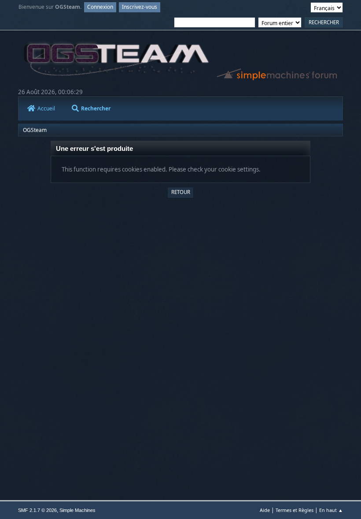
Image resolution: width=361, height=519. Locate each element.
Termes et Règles (294, 510)
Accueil (46, 108)
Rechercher (96, 108)
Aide (265, 510)
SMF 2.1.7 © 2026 (37, 510)
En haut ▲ (331, 510)
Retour (180, 192)
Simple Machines (77, 510)
